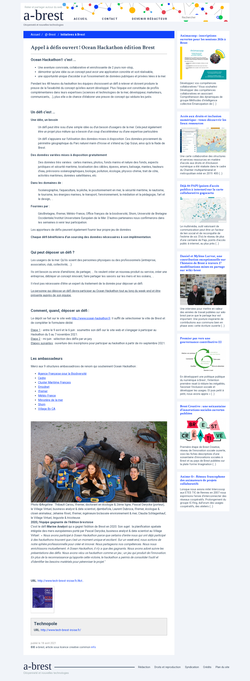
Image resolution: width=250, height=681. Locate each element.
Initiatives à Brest (73, 34)
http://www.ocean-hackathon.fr (91, 318)
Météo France (47, 395)
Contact (110, 19)
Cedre (42, 378)
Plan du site (222, 667)
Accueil (35, 34)
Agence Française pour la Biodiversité (62, 373)
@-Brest (50, 34)
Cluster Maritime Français (54, 382)
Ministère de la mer (50, 400)
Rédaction (144, 667)
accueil (81, 19)
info (93, 647)
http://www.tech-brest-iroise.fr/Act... (61, 580)
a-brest (43, 15)
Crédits (207, 667)
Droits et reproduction (167, 667)
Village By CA (46, 409)
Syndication (192, 667)
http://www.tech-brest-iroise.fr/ (61, 630)
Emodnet (43, 387)
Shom (41, 404)
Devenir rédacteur (149, 19)
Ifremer (43, 391)
